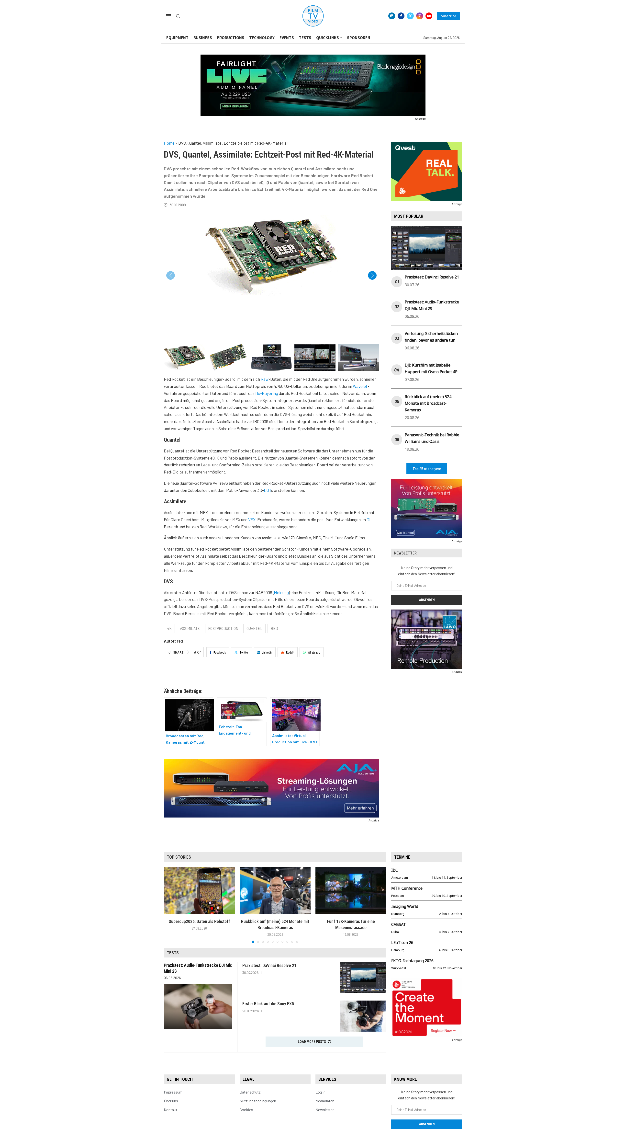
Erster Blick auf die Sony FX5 (268, 1003)
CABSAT (398, 924)
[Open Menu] (168, 15)
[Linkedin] (391, 15)
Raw (264, 379)
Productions (230, 37)
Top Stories (179, 857)
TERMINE (402, 857)
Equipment (177, 37)
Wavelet (360, 386)
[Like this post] (199, 652)
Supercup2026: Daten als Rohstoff (199, 921)
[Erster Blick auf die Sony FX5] (363, 1016)
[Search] (178, 16)
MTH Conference (407, 888)
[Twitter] (410, 15)
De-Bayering (266, 393)
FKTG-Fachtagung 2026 (412, 960)
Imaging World (404, 906)
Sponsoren (358, 37)
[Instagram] (419, 15)
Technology (262, 37)
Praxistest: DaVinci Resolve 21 (432, 277)
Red (274, 628)
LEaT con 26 (402, 942)
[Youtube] (428, 15)
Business (202, 37)
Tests (305, 37)
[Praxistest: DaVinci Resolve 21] (363, 977)
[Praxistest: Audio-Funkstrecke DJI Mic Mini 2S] (198, 1006)
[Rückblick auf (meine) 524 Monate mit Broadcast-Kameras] (275, 890)
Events (286, 37)
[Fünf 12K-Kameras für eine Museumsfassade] (350, 890)
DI (368, 519)
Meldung (281, 592)
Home (169, 142)
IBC (394, 870)
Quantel (254, 628)
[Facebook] (401, 15)
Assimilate (190, 628)
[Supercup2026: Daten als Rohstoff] (199, 890)
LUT (267, 490)
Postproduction (223, 628)
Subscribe (448, 16)
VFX (252, 519)
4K (169, 628)
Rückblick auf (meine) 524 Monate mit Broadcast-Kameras (428, 403)
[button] (372, 275)
